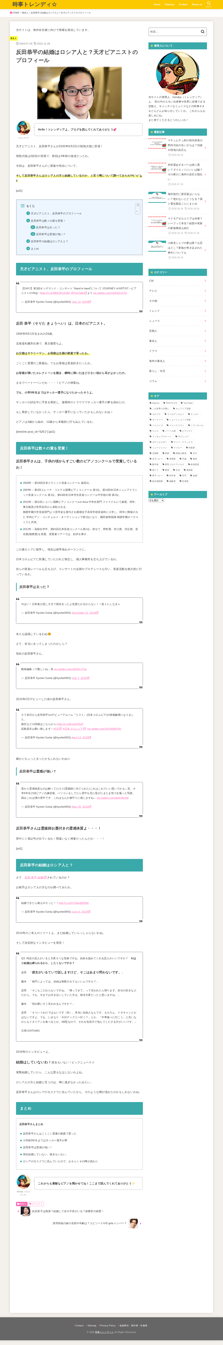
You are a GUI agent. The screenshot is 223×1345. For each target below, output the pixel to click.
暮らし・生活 (157, 371)
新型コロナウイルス (174, 464)
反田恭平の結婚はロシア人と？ (49, 241)
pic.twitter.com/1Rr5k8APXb (104, 728)
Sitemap (169, 4)
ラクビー (178, 447)
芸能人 (153, 330)
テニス (155, 431)
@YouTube (77, 293)
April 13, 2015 (80, 737)
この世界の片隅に (160, 408)
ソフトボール (197, 425)
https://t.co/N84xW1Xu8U (55, 293)
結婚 (195, 475)
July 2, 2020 (79, 678)
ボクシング (183, 436)
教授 (195, 459)
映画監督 (195, 464)
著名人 (25, 13)
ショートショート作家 (180, 420)
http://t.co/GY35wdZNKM (74, 903)
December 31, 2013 (83, 612)
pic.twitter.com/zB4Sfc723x (70, 669)
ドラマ (153, 351)
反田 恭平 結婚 (34, 877)
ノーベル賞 (170, 431)
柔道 (167, 470)
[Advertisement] (79, 1269)
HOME (16, 13)
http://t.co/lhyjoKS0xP (70, 724)
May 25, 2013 (80, 806)
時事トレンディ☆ (35, 4)
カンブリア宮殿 (183, 408)
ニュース (154, 321)
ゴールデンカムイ (175, 414)
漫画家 (189, 470)
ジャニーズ (157, 425)
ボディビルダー (159, 442)
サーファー (157, 420)
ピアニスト (37, 1204)
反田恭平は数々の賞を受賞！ (48, 220)
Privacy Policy (108, 1325)
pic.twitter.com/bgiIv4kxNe (113, 798)
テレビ (153, 290)
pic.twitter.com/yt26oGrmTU (110, 293)
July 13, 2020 (80, 301)
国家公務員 (181, 453)
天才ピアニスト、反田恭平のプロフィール (56, 213)
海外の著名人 (157, 361)
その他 (153, 300)
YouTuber (188, 403)
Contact (183, 4)
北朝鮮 (155, 453)
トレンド (154, 310)
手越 (184, 459)
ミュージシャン (159, 447)
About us (197, 4)
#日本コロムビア (73, 728)
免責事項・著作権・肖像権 (133, 1325)
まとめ (35, 248)
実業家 (172, 459)
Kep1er (156, 403)
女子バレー (157, 459)
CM (151, 280)
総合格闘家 (157, 481)
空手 (184, 475)
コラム (153, 381)
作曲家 (192, 447)
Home (157, 4)
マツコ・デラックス (183, 442)
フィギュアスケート (162, 436)
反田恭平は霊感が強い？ (51, 234)
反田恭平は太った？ (48, 227)
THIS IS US (171, 403)
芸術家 (185, 481)
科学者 (172, 475)
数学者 (155, 464)
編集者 (172, 481)
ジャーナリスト (176, 425)
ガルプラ (156, 414)
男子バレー (157, 475)
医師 (167, 453)
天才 (195, 453)
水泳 (178, 470)
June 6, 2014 (79, 911)
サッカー (195, 414)
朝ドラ (155, 470)
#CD (56, 728)
